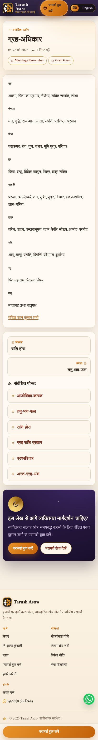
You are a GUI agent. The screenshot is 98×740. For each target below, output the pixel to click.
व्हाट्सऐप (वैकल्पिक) (20, 701)
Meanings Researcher (29, 60)
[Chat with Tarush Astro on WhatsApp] (89, 699)
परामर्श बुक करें (23, 548)
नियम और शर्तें (60, 646)
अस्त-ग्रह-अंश (28, 473)
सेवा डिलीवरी (59, 664)
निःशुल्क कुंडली (12, 646)
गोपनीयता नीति (60, 636)
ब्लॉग (6, 655)
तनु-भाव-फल (26, 411)
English (88, 8)
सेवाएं (6, 636)
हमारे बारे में (9, 674)
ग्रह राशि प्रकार (29, 442)
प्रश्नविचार (25, 458)
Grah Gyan (62, 60)
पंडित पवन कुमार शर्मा (23, 317)
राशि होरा (24, 427)
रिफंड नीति (57, 655)
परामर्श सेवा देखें (55, 548)
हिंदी (75, 7)
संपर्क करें (9, 692)
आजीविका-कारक (29, 395)
